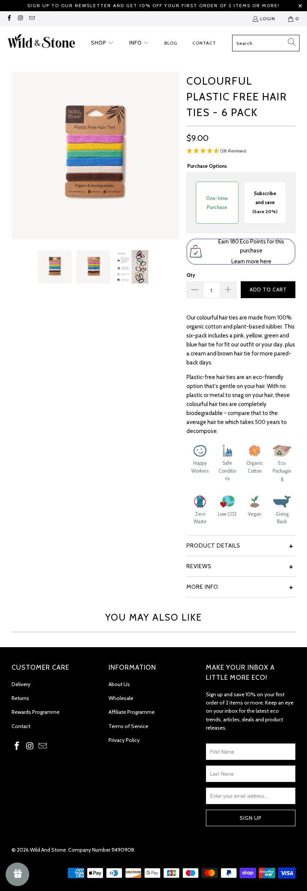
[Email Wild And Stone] (31, 18)
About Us (119, 684)
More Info (202, 587)
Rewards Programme (36, 712)
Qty (190, 275)
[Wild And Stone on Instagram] (20, 18)
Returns (20, 698)
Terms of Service (128, 726)
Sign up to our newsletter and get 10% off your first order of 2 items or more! (153, 5)
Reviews (199, 566)
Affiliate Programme (132, 712)
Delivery (21, 684)
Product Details (213, 545)
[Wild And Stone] (41, 43)
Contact (21, 726)
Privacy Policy (124, 740)
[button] (102, 43)
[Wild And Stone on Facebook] (9, 18)
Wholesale (121, 698)
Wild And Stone (48, 849)
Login (267, 18)
